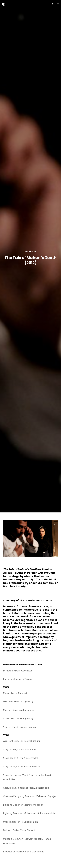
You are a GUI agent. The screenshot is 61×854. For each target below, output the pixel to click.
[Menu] (57, 4)
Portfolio (30, 252)
